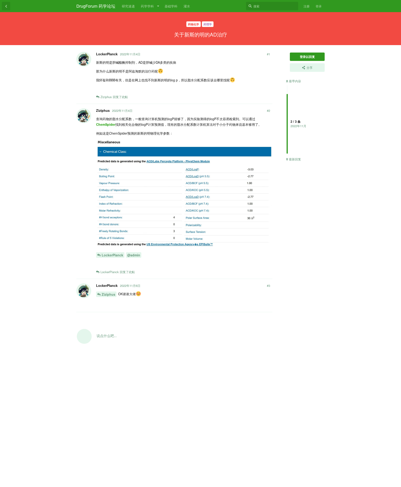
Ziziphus (108, 294)
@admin (133, 255)
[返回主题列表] (6, 6)
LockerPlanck (112, 255)
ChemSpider (105, 124)
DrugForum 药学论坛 (95, 6)
